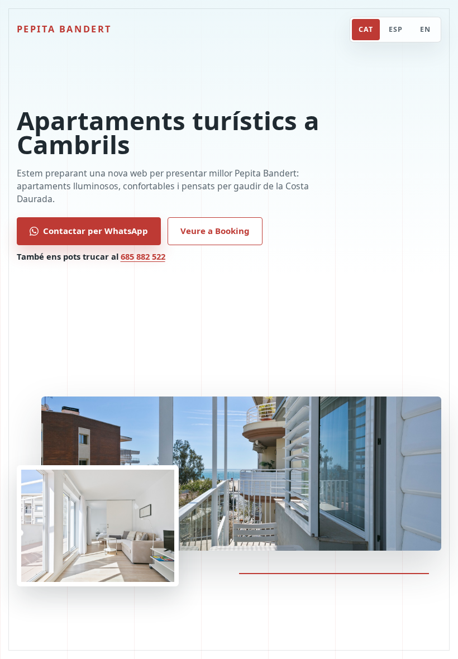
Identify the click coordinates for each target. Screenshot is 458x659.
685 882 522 (143, 256)
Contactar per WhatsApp (95, 230)
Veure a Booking (215, 230)
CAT (366, 29)
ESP (396, 29)
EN (425, 29)
